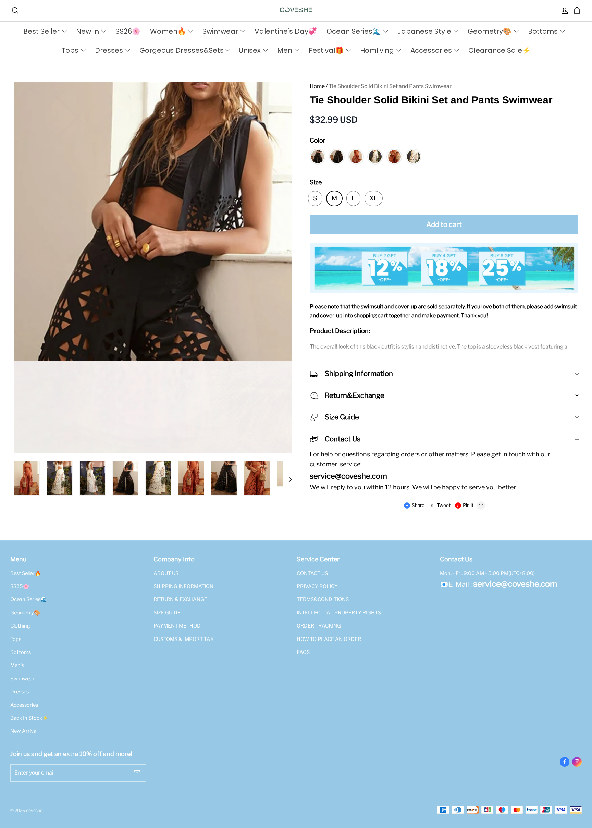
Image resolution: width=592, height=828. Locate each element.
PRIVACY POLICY (317, 586)
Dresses (19, 692)
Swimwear (22, 678)
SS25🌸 (19, 586)
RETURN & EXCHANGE (180, 599)
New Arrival (23, 731)
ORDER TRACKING (319, 626)
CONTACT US (312, 573)
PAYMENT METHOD (177, 626)
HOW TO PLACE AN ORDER (329, 639)
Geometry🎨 (25, 613)
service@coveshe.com (515, 584)
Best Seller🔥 (25, 573)
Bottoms (20, 652)
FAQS (303, 652)
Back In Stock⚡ (29, 718)
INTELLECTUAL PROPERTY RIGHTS (339, 613)
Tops (15, 639)
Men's (17, 665)
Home (317, 86)
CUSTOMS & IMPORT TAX (183, 639)
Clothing (20, 626)
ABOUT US (165, 573)
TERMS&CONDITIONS (323, 599)
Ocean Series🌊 (28, 599)
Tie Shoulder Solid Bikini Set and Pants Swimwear (390, 86)
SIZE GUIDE (167, 613)
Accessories (24, 705)
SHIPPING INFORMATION (183, 586)
